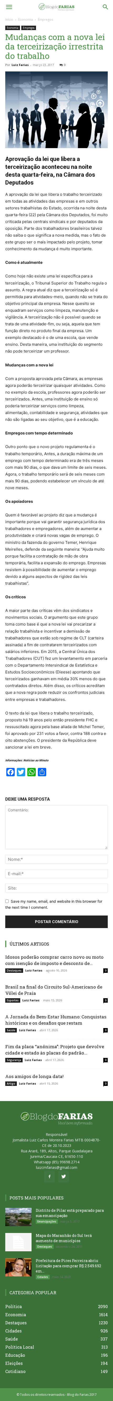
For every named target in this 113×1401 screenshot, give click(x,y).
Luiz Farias (20, 65)
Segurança (14, 1060)
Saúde (11, 1030)
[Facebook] (49, 1176)
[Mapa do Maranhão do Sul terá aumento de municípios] (18, 1242)
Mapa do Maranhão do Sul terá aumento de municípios (64, 1238)
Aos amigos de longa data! (34, 1076)
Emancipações (46, 1221)
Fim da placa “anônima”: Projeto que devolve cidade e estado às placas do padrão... (54, 1049)
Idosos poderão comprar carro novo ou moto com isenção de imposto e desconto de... (54, 960)
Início (9, 19)
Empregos (45, 19)
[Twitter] (63, 1176)
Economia (25, 19)
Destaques (14, 970)
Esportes (13, 1000)
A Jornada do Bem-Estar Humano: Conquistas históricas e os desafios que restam (55, 1020)
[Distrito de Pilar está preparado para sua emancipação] (18, 1217)
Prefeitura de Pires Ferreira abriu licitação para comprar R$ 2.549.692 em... (68, 1266)
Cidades (42, 1277)
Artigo (11, 1083)
